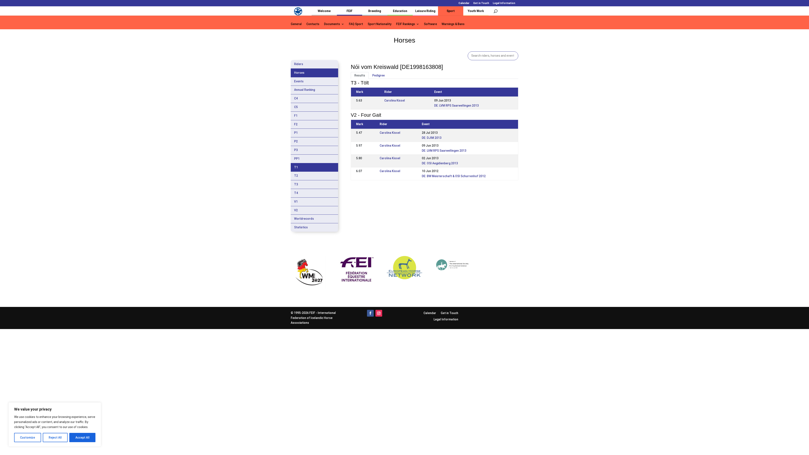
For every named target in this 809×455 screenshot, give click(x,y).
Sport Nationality (379, 24)
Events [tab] (299, 81)
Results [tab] (359, 75)
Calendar (463, 3)
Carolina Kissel (394, 100)
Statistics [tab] (301, 227)
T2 (296, 175)
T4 (296, 193)
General (296, 24)
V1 (296, 201)
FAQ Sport (356, 24)
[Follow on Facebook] (370, 313)
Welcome (324, 11)
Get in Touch (481, 3)
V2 (296, 210)
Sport (451, 11)
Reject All (55, 437)
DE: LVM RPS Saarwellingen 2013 (456, 105)
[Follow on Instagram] (378, 313)
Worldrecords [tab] (304, 218)
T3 (296, 184)
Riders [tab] (298, 64)
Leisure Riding (425, 11)
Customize (27, 437)
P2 (296, 141)
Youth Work (476, 11)
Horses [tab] (299, 72)
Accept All (82, 437)
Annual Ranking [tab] (304, 89)
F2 (295, 124)
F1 (295, 115)
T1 (296, 167)
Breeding (374, 11)
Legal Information (504, 3)
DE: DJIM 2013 (431, 137)
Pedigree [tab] (378, 75)
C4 (296, 98)
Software (430, 24)
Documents (332, 24)
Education (400, 11)
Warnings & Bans (453, 24)
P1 (296, 132)
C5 (296, 107)
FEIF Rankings (405, 24)
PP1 (297, 158)
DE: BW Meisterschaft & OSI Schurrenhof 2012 (454, 176)
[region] (54, 424)
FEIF (349, 11)
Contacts (312, 24)
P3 (296, 150)
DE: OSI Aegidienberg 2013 (440, 163)
